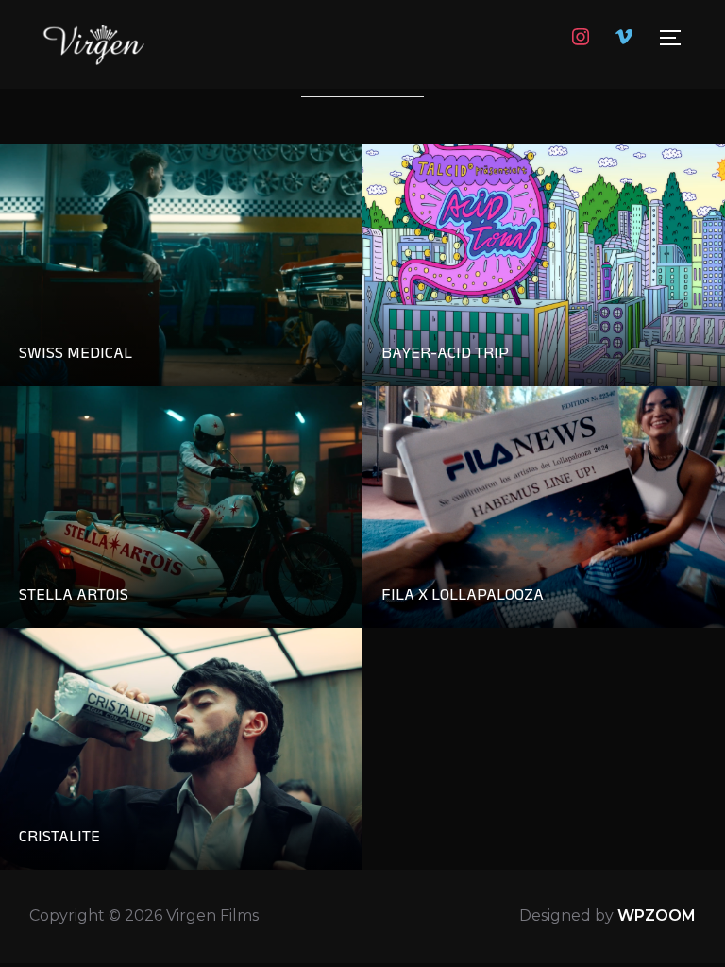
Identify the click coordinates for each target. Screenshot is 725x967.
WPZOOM (656, 916)
